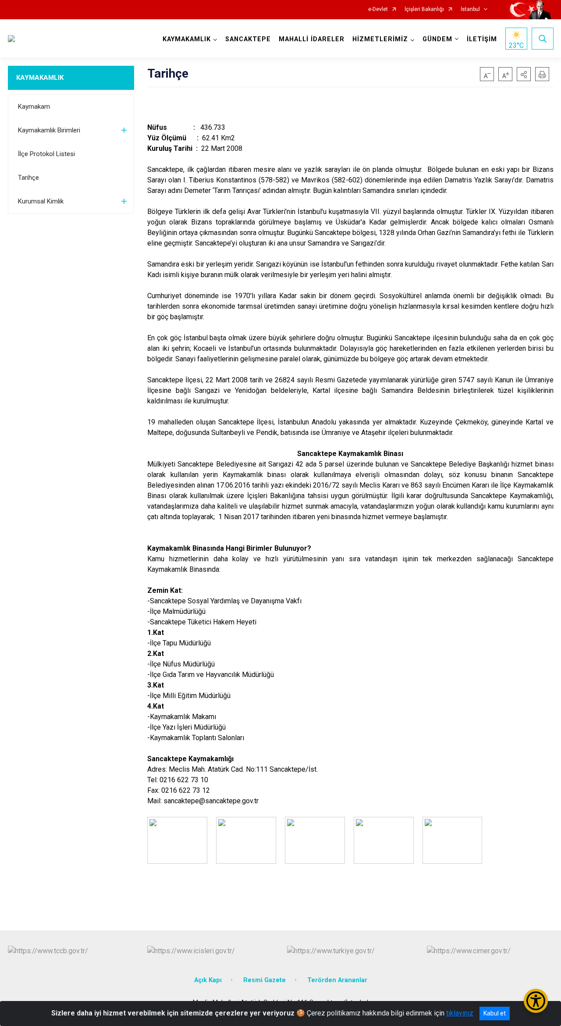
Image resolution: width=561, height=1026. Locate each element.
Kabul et (494, 1013)
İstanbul (470, 9)
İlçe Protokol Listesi (46, 154)
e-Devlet (378, 9)
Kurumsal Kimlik (41, 201)
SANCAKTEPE (248, 39)
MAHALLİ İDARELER (311, 39)
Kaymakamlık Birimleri (49, 130)
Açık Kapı (208, 980)
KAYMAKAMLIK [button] (187, 39)
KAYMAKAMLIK (40, 78)
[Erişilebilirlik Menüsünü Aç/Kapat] (536, 1001)
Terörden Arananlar (337, 980)
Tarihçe (28, 178)
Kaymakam (34, 106)
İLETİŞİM (482, 39)
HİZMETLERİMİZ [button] (380, 39)
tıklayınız (459, 1013)
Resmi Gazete (264, 980)
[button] (524, 74)
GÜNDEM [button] (437, 39)
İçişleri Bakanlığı (424, 9)
